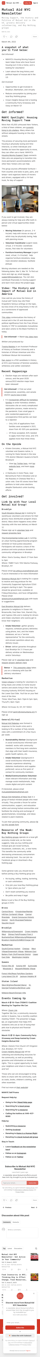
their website (22, 1087)
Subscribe (27, 3)
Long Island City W (10, 976)
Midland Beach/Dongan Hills (14, 993)
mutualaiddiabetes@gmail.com (15, 792)
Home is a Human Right (26, 1133)
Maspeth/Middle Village (25, 969)
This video (6, 317)
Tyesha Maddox (8, 347)
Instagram (21, 1153)
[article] (20, 1262)
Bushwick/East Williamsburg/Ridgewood (19, 937)
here (32, 283)
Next (33, 1207)
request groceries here (11, 533)
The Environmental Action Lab (15, 538)
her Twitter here (20, 463)
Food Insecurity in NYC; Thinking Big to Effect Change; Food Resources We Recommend (14, 1277)
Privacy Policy (27, 1345)
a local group (24, 1106)
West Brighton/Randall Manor (14, 985)
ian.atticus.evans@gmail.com (25, 571)
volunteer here (23, 530)
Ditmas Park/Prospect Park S (20, 934)
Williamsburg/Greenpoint (12, 931)
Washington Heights (20, 957)
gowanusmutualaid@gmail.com (15, 599)
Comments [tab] (7, 1222)
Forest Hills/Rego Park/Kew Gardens (17, 974)
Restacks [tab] (16, 1222)
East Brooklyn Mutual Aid (12, 606)
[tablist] (11, 1222)
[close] (34, 1293)
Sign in (35, 3)
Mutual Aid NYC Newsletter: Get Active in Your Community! (13, 1257)
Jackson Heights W (28, 976)
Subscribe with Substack (21, 1335)
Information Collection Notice (24, 1190)
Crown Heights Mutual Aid (13, 1052)
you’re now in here (18, 395)
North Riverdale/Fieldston (21, 920)
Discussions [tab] (18, 1248)
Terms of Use (30, 1188)
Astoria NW (21, 966)
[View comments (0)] (11, 36)
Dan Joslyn (6, 360)
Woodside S (8, 969)
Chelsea (25, 949)
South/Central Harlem (11, 949)
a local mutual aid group (27, 1137)
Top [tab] (4, 1248)
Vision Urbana (8, 682)
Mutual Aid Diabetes (10, 723)
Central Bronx (7, 911)
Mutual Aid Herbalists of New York (16, 797)
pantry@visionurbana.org (24, 712)
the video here (31, 337)
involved (16, 1130)
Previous (8, 1207)
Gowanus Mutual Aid (11, 579)
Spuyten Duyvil (8, 923)
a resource (23, 1110)
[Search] (36, 1248)
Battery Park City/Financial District (16, 954)
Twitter (20, 1157)
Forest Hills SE (8, 966)
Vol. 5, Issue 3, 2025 (9, 1282)
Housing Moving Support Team (15, 155)
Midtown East (30, 951)
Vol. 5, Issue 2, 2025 (9, 1262)
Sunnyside (32, 966)
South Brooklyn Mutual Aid (13, 513)
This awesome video (22, 668)
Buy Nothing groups (10, 837)
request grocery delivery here (14, 663)
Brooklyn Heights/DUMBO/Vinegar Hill (18, 940)
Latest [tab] (10, 1248)
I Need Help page (24, 1102)
